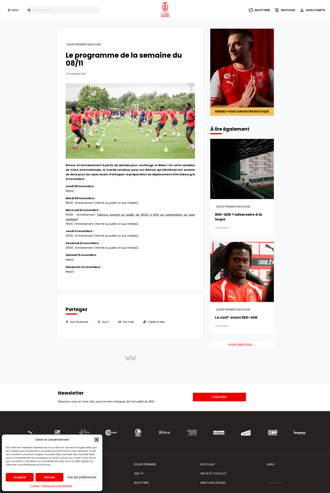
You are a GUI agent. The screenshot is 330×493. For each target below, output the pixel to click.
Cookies (35, 485)
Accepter (19, 477)
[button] (97, 440)
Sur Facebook (79, 322)
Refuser (49, 477)
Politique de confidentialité (56, 485)
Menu (15, 10)
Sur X (105, 322)
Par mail (128, 322)
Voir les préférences (81, 477)
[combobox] (62, 10)
